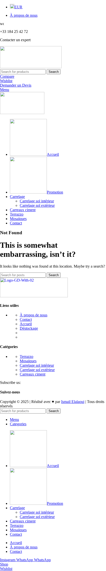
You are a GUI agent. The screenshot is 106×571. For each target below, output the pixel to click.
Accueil (26, 324)
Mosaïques (28, 361)
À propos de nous (33, 315)
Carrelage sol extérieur (37, 205)
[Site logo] (31, 67)
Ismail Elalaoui (72, 402)
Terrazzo (26, 356)
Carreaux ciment (32, 374)
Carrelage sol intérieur (37, 201)
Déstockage (29, 328)
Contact (26, 319)
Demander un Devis (15, 85)
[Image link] (34, 296)
